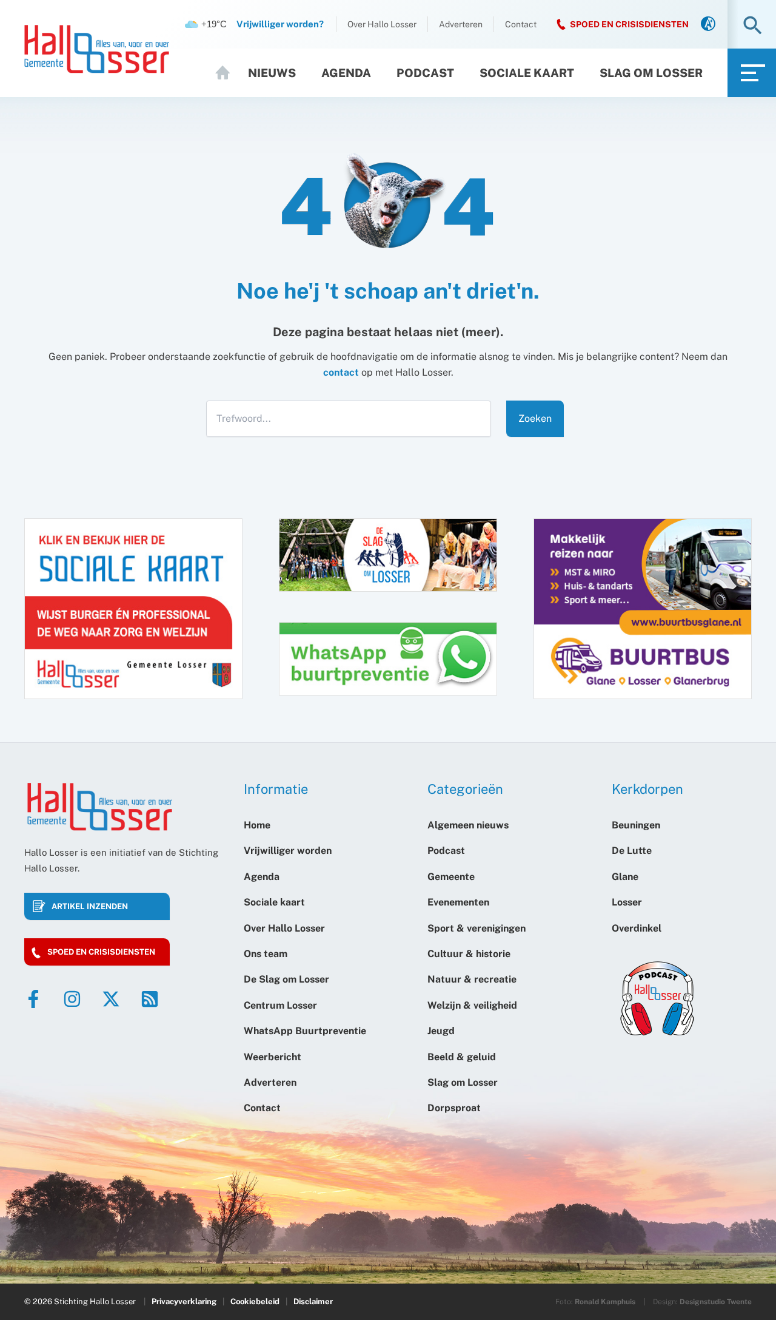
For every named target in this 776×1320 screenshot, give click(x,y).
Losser (627, 902)
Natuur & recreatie (472, 979)
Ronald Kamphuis (605, 1302)
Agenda (346, 73)
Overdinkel (636, 928)
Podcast (425, 73)
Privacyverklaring (184, 1301)
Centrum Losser (280, 1005)
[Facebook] (33, 999)
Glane (625, 876)
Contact (521, 24)
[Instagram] (72, 999)
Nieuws (272, 73)
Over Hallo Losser (381, 24)
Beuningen (636, 825)
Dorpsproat (454, 1108)
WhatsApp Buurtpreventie (305, 1031)
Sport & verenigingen (476, 928)
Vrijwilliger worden (288, 850)
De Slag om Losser (286, 979)
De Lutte (632, 850)
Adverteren (461, 24)
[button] (753, 26)
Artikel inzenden (90, 906)
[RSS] (150, 999)
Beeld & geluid (461, 1057)
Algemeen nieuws (468, 825)
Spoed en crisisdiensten (101, 951)
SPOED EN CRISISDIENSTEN (629, 24)
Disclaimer (313, 1301)
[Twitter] (111, 999)
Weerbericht (272, 1057)
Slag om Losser (651, 73)
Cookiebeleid (254, 1301)
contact (341, 372)
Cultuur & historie (468, 954)
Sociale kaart (527, 73)
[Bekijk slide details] (643, 608)
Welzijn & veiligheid (472, 1005)
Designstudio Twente (716, 1302)
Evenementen (458, 902)
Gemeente (451, 876)
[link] (708, 24)
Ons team (265, 954)
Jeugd (441, 1031)
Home (227, 73)
